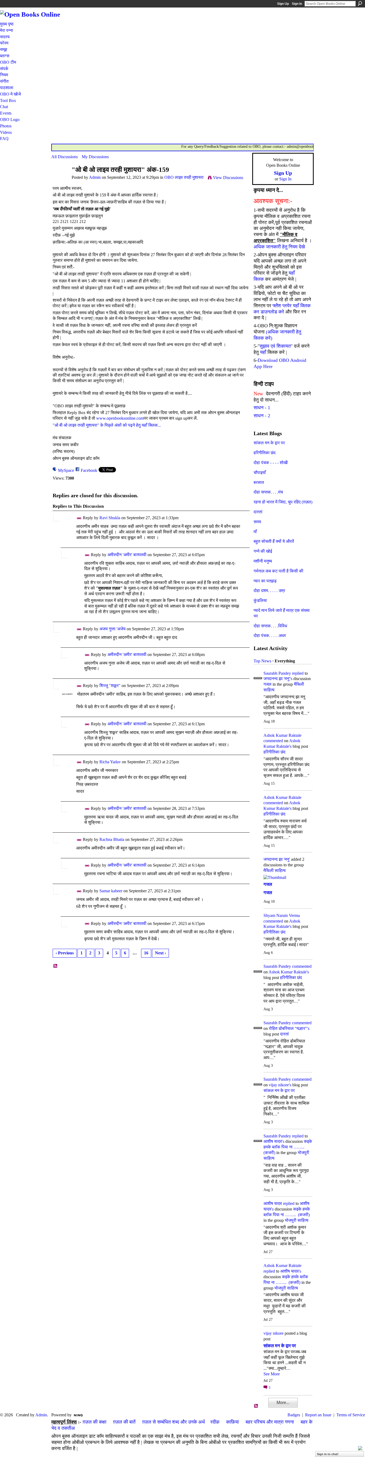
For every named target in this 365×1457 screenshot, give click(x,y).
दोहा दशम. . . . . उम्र (269, 590)
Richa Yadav (110, 762)
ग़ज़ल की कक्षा (94, 1422)
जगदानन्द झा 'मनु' (276, 859)
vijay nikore (273, 1333)
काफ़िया (232, 1422)
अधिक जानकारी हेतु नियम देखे (279, 246)
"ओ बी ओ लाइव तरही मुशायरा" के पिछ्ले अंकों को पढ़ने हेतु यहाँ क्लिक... (107, 425)
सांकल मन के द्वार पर (269, 443)
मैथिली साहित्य (274, 870)
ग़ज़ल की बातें (124, 1422)
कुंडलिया (260, 600)
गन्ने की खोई (263, 551)
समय (257, 521)
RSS (55, 966)
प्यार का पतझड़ (265, 581)
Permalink (79, 518)
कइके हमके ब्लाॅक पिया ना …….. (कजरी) (287, 1147)
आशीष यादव (272, 1203)
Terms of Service (350, 1415)
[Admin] (59, 180)
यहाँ (263, 352)
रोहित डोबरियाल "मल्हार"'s (289, 1028)
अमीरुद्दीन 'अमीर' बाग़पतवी (126, 554)
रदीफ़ (214, 1422)
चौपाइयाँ (260, 472)
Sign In (297, 4)
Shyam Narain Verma (281, 915)
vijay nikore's (280, 1085)
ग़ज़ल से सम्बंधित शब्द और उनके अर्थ (173, 1422)
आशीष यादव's (273, 1141)
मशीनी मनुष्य (263, 561)
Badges (294, 1415)
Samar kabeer (110, 891)
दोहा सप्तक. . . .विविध (270, 626)
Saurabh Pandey (277, 673)
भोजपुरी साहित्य (296, 1220)
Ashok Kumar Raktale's (289, 972)
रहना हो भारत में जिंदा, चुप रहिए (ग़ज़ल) (283, 502)
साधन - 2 (262, 415)
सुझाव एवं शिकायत (275, 346)
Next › (160, 953)
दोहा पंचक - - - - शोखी (271, 462)
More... (283, 1402)
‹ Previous (65, 953)
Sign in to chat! (328, 1454)
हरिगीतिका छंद (264, 452)
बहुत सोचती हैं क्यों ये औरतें (274, 541)
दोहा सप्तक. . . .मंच (268, 492)
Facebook (89, 470)
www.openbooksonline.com (120, 418)
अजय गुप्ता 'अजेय (112, 629)
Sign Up (283, 4)
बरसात (259, 482)
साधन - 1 (262, 407)
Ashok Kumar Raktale (282, 735)
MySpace (66, 470)
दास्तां (258, 512)
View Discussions (228, 177)
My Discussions (95, 156)
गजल (267, 684)
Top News (262, 661)
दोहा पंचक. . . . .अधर (270, 635)
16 (146, 953)
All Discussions (64, 156)
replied (298, 673)
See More (271, 1374)
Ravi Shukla (109, 517)
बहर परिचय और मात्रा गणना (270, 1422)
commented (273, 740)
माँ (255, 531)
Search (360, 3)
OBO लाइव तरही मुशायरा (184, 177)
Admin (95, 177)
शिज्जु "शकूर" (110, 685)
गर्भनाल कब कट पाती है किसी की (278, 571)
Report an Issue (318, 1415)
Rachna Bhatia (111, 839)
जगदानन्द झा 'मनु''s (277, 678)
